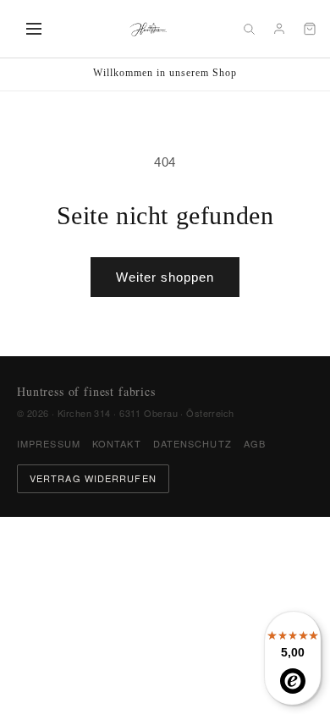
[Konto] (279, 29)
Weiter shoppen (165, 277)
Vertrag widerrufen (93, 478)
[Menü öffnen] (34, 29)
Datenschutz (192, 443)
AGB (255, 443)
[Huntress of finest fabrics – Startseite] (148, 28)
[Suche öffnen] (249, 29)
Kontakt (116, 443)
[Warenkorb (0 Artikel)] (309, 29)
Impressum (48, 443)
